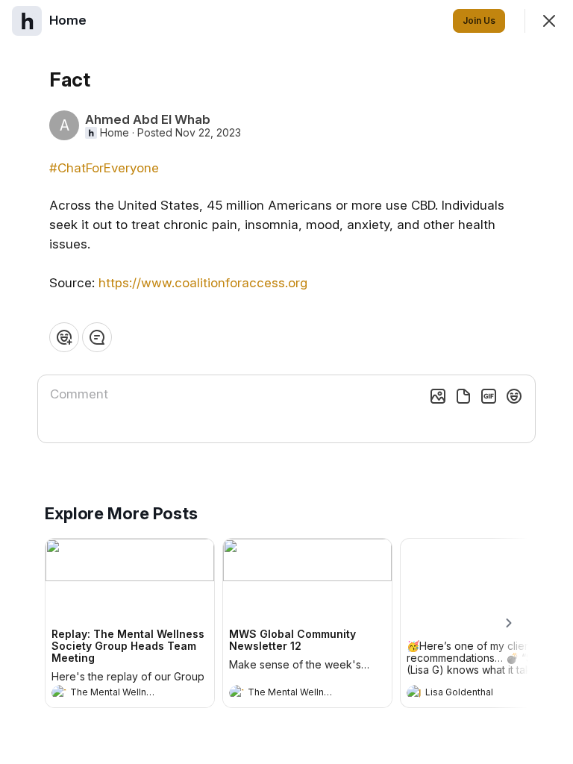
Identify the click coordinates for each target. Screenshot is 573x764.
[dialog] (286, 382)
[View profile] (58, 692)
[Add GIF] (489, 396)
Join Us (479, 20)
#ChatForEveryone (104, 167)
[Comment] (97, 337)
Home (114, 133)
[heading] (115, 693)
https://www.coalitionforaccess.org (202, 282)
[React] (64, 337)
